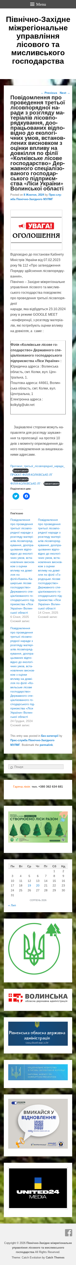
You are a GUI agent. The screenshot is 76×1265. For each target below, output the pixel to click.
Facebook (68, 1232)
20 (37, 885)
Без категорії (49, 735)
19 (29, 885)
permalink (46, 744)
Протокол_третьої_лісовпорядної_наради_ (37, 466)
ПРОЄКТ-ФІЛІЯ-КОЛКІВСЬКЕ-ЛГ (31, 474)
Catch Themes (55, 1257)
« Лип (12, 905)
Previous (49, 92)
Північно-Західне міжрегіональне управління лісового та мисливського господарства (38, 40)
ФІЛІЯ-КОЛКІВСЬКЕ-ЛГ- (25, 483)
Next (65, 92)
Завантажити (20, 470)
